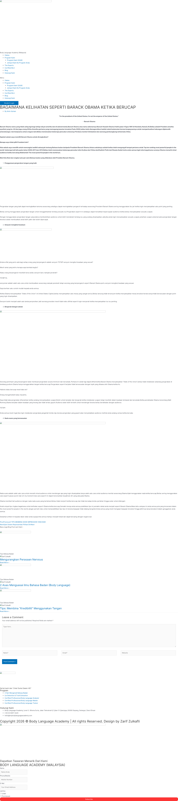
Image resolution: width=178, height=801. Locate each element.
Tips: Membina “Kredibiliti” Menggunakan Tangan (31, 608)
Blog (6, 70)
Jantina (2, 791)
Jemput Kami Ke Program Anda (18, 63)
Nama (2, 768)
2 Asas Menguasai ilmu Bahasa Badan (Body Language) (35, 585)
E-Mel (2, 783)
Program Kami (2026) (14, 60)
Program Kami (10, 58)
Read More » (4, 562)
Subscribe (89, 799)
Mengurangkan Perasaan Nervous (21, 559)
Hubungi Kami (10, 73)
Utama (7, 55)
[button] (89, 78)
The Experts (9, 65)
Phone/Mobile (5, 776)
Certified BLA (10, 68)
